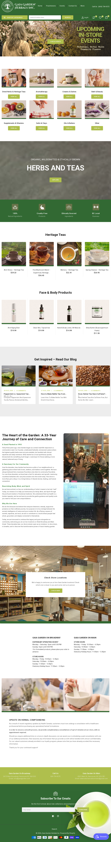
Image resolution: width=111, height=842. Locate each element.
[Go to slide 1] (81, 527)
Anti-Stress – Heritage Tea (14, 270)
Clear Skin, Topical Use (41, 328)
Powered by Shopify (67, 833)
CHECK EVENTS (55, 41)
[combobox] (45, 17)
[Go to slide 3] (85, 527)
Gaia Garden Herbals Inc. (51, 833)
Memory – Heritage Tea (69, 270)
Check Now (55, 590)
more (82, 6)
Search (54, 829)
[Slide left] (2, 272)
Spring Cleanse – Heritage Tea (97, 270)
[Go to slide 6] (91, 527)
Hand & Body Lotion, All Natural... (69, 328)
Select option (14, 277)
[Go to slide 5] (89, 527)
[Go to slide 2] (83, 527)
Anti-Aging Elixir (14, 328)
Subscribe (83, 809)
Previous (5, 37)
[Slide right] (109, 272)
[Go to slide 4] (87, 527)
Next (106, 37)
